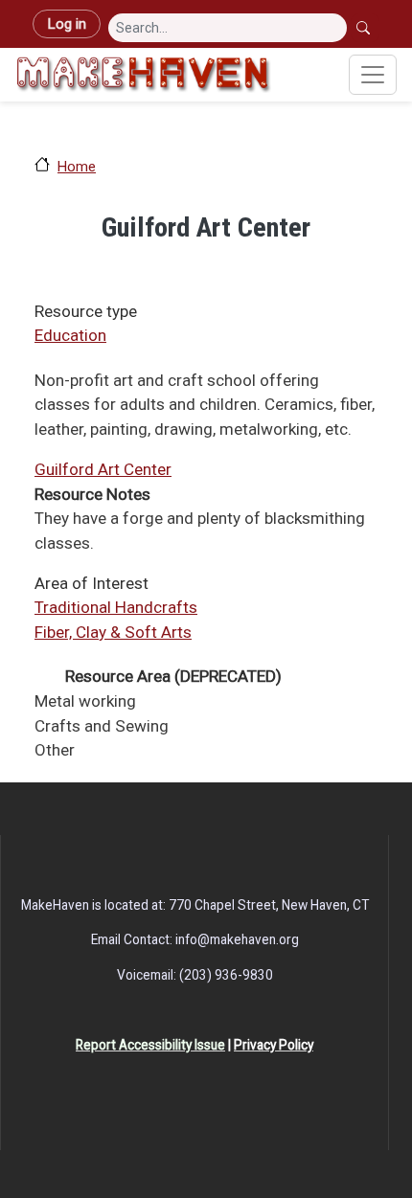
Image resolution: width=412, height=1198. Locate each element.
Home (76, 166)
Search (365, 27)
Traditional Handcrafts (115, 607)
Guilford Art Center (103, 469)
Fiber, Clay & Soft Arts (113, 632)
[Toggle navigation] (373, 75)
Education (70, 335)
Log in (66, 24)
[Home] (143, 75)
